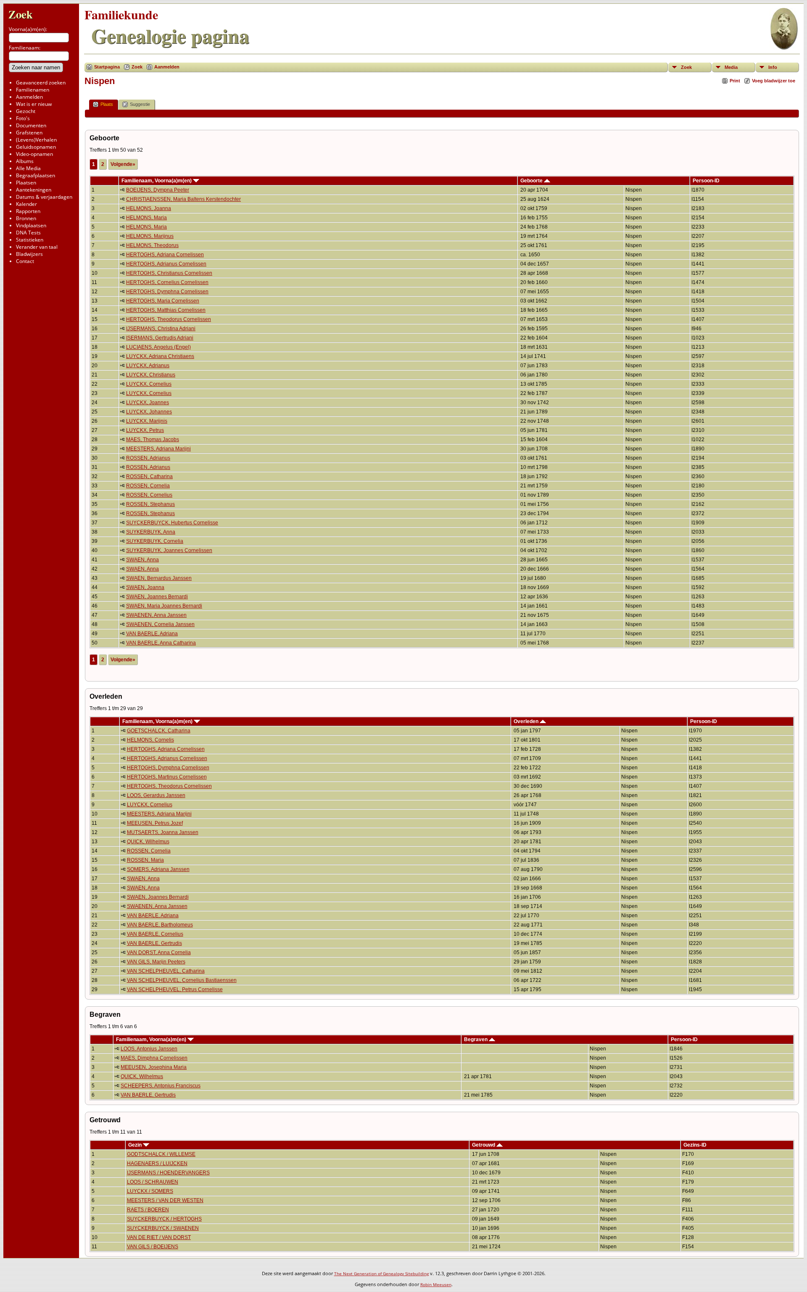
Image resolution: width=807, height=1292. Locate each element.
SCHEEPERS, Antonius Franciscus (160, 1086)
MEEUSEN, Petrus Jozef (155, 823)
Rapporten (28, 211)
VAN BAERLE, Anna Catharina (161, 643)
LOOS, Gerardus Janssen (156, 795)
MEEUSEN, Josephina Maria (154, 1067)
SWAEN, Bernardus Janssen (159, 578)
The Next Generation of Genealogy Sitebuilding (381, 1273)
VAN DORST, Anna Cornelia (159, 952)
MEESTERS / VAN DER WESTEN (165, 1200)
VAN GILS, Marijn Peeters (156, 962)
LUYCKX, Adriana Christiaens (160, 356)
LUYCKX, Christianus (150, 375)
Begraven (476, 1039)
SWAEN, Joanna (145, 587)
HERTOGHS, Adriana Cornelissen (165, 255)
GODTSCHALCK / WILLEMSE (161, 1154)
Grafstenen (29, 132)
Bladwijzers (29, 254)
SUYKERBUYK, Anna (150, 532)
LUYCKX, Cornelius (148, 384)
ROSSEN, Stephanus (150, 504)
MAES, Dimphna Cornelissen (154, 1058)
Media (731, 67)
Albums (25, 161)
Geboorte (532, 181)
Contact (25, 261)
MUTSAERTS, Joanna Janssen (162, 832)
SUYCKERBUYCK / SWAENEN (163, 1228)
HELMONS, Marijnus (150, 236)
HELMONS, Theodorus (152, 245)
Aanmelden (29, 96)
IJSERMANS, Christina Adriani (160, 329)
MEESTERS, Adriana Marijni (158, 449)
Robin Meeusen (435, 1284)
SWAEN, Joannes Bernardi (157, 597)
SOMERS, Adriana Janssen (158, 869)
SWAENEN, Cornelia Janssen (160, 624)
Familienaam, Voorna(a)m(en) (157, 181)
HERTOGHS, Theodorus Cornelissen (168, 319)
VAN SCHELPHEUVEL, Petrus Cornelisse (175, 989)
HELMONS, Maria (146, 218)
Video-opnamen (34, 154)
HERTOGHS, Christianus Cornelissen (169, 273)
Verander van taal (37, 246)
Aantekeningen (33, 189)
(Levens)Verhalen (36, 139)
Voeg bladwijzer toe (773, 80)
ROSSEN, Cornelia (148, 486)
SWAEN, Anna (142, 560)
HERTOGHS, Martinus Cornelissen (167, 777)
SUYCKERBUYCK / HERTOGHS (164, 1219)
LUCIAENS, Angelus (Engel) (158, 347)
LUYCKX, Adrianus (147, 365)
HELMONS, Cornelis (150, 740)
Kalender (26, 204)
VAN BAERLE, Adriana (152, 634)
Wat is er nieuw (34, 104)
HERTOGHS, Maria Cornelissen (162, 301)
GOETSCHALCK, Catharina (158, 731)
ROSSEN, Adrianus (148, 458)
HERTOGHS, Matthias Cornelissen (166, 310)
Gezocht (25, 111)
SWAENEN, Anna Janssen (156, 615)
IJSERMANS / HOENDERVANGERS (168, 1173)
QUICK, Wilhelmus (148, 842)
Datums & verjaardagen (44, 196)
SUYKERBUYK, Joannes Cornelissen (169, 550)
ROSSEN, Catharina (149, 476)
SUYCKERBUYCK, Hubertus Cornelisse (172, 523)
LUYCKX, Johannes (149, 412)
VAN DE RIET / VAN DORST (159, 1237)
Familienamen (32, 89)
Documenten (31, 125)
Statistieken (29, 239)
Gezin (135, 1145)
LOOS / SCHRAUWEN (152, 1182)
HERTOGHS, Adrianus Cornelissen (166, 264)
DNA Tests (28, 232)
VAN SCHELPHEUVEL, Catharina (166, 971)
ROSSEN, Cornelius (149, 495)
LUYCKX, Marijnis (146, 421)
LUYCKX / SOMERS (150, 1191)
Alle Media (28, 168)
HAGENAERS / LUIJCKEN (157, 1163)
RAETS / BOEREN (148, 1210)
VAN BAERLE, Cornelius (155, 934)
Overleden (527, 721)
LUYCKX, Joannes (147, 402)
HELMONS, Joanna (148, 208)
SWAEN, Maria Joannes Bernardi (164, 606)
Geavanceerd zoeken (41, 82)
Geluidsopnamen (36, 146)
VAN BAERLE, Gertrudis (154, 943)
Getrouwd (484, 1145)
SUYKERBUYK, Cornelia (154, 541)
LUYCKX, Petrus (145, 430)
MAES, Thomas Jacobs (152, 439)
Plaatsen (26, 182)
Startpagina (107, 66)
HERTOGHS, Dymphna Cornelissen (167, 292)
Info (772, 67)
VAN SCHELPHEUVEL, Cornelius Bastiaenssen (182, 980)
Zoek (20, 14)
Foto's (23, 118)
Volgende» (123, 164)
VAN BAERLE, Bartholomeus (160, 925)
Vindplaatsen (31, 225)
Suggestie (140, 104)
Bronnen (26, 218)
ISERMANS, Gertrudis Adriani (159, 338)
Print (735, 80)
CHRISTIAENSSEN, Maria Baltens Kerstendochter (183, 199)
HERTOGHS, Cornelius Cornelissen (167, 282)
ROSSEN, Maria (145, 860)
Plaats (106, 104)
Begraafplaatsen (35, 175)
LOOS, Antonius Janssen (149, 1049)
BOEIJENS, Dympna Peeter (157, 190)
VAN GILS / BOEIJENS (152, 1247)
